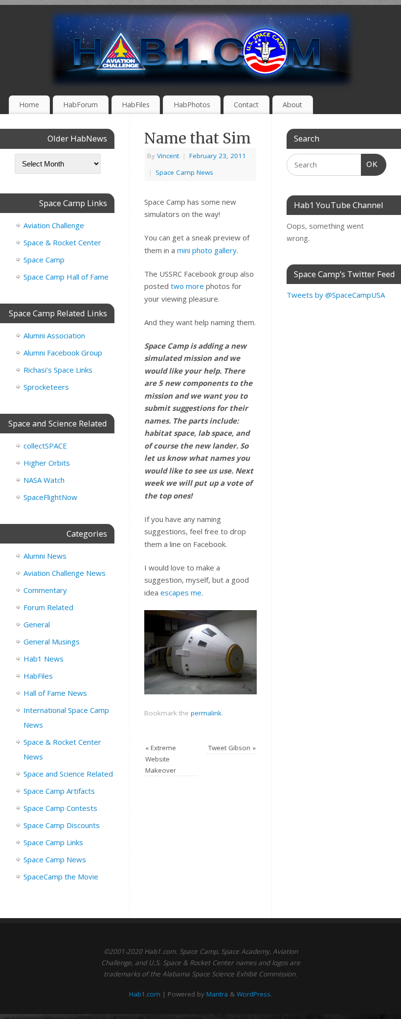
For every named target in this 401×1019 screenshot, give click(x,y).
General (36, 624)
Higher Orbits (46, 463)
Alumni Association (54, 335)
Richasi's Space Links (57, 370)
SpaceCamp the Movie (60, 876)
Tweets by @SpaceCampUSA (336, 295)
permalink (206, 713)
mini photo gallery (207, 250)
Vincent (168, 155)
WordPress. (254, 994)
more (195, 286)
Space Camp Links (53, 842)
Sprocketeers (46, 387)
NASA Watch (44, 480)
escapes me (180, 592)
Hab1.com (144, 994)
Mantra (217, 994)
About (292, 104)
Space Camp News (184, 172)
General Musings (51, 641)
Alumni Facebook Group (62, 352)
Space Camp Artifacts (59, 791)
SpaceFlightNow (50, 497)
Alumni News (45, 556)
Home (29, 104)
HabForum (80, 104)
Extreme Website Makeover (160, 759)
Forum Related (48, 607)
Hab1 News (43, 659)
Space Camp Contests (60, 808)
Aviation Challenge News (64, 573)
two (177, 286)
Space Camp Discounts (61, 825)
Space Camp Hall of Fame (66, 277)
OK (370, 164)
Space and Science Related (68, 774)
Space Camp (44, 259)
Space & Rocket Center (62, 242)
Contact (246, 104)
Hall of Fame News (55, 693)
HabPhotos (192, 104)
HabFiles (136, 104)
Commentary (45, 590)
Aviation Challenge (53, 225)
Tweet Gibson (232, 747)
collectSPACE (45, 445)
